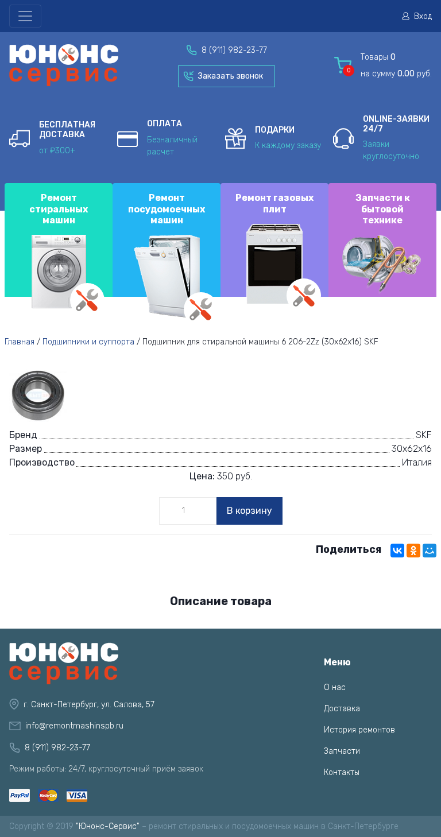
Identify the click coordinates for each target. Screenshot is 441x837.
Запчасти (342, 751)
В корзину (249, 510)
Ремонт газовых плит (274, 203)
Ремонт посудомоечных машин (166, 208)
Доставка (342, 709)
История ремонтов (359, 730)
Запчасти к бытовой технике (382, 208)
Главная (19, 342)
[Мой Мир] (429, 550)
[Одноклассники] (413, 550)
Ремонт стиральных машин (58, 208)
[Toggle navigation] (25, 16)
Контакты (341, 772)
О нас (335, 687)
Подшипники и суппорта (88, 342)
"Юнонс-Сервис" (108, 826)
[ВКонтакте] (397, 550)
